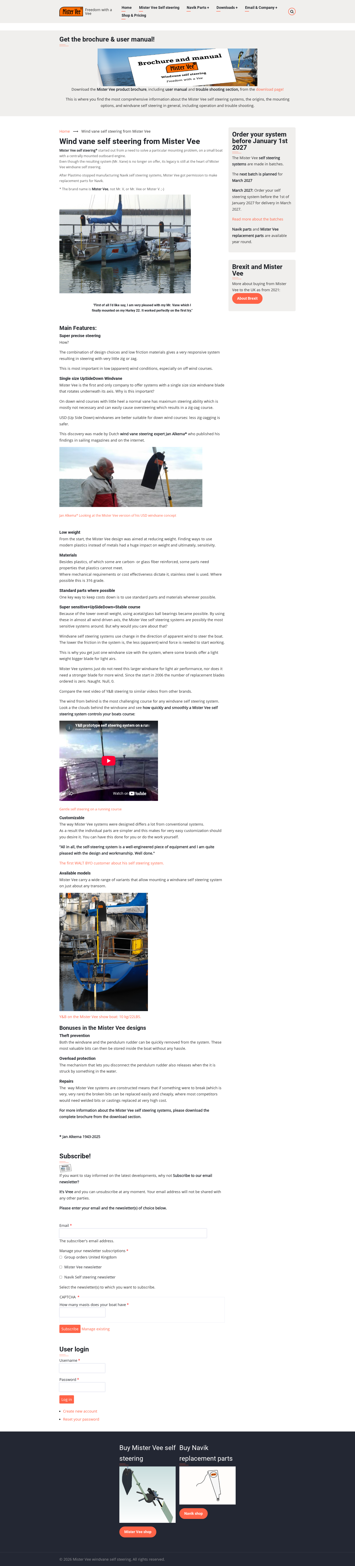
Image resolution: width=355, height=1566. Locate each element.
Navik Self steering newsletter (89, 1277)
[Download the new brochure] (177, 67)
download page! (270, 89)
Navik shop (193, 1513)
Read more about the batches (257, 219)
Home (127, 7)
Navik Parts (198, 7)
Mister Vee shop (137, 1532)
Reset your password (81, 1419)
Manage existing (96, 1328)
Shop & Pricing (134, 15)
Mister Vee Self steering (159, 7)
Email (64, 1225)
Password (67, 1379)
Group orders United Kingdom (90, 1257)
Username (68, 1360)
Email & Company (261, 7)
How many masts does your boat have (93, 1304)
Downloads (227, 7)
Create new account (80, 1411)
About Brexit (247, 298)
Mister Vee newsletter (83, 1266)
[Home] (71, 11)
